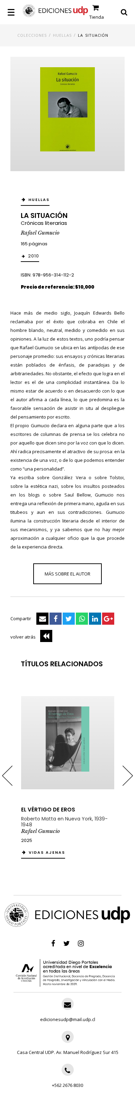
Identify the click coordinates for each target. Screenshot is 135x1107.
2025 (26, 840)
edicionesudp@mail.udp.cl (67, 1019)
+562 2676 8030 (67, 1085)
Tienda (96, 17)
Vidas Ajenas (47, 852)
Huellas (62, 35)
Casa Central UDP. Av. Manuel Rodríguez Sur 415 (67, 1052)
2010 (33, 256)
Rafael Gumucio (40, 232)
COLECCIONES (32, 35)
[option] (67, 775)
